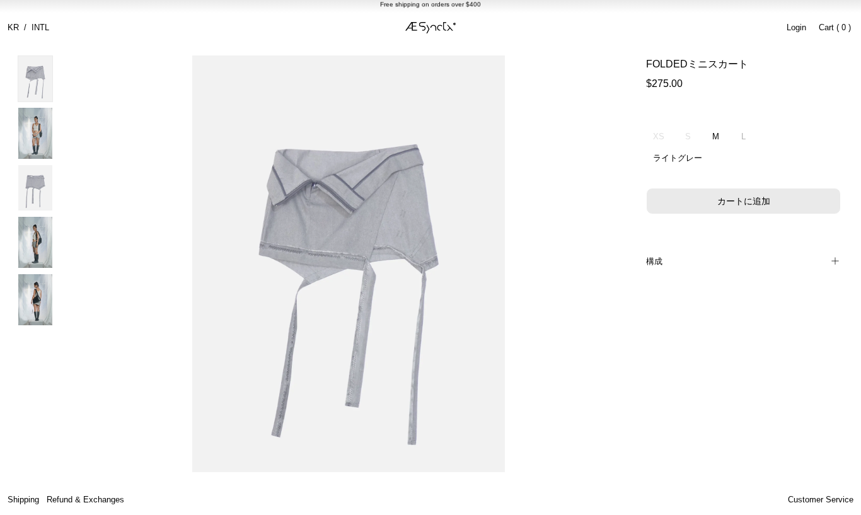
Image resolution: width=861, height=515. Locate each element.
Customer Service (820, 499)
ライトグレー (677, 158)
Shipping (23, 499)
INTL (40, 27)
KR (13, 27)
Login (796, 27)
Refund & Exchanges (85, 499)
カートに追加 (743, 201)
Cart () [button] (835, 27)
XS (658, 136)
